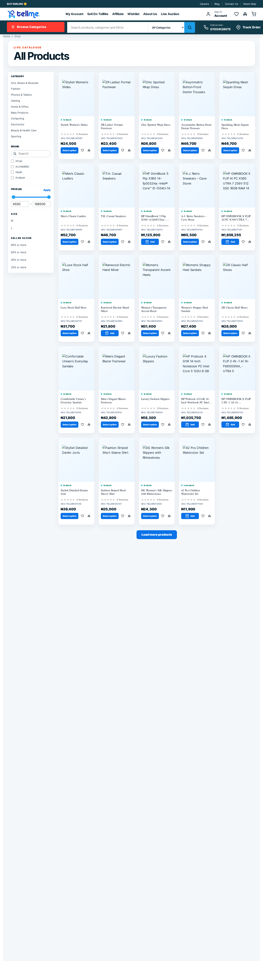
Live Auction (170, 14)
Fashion (15, 88)
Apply (47, 189)
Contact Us (231, 3)
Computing (17, 118)
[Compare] (245, 14)
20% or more (18, 267)
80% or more (18, 244)
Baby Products (19, 112)
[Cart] (253, 14)
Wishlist (133, 14)
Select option (69, 150)
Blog (216, 3)
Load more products (157, 534)
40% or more (18, 259)
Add (152, 241)
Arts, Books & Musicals (24, 82)
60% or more (18, 252)
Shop (17, 36)
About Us (150, 14)
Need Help (249, 3)
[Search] (189, 27)
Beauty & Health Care (24, 130)
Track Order (252, 27)
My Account (74, 14)
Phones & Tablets (21, 94)
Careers (204, 3)
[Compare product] (89, 150)
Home (6, 36)
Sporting (16, 136)
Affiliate (118, 14)
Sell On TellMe (97, 14)
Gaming (15, 100)
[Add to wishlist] (83, 150)
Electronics (17, 124)
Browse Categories (29, 27)
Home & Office (19, 106)
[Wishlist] (236, 14)
